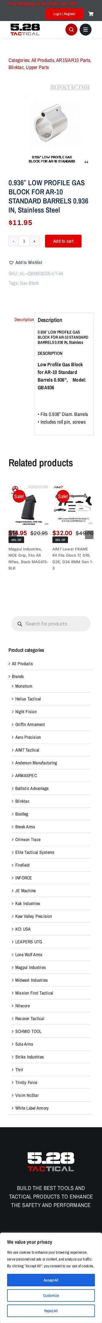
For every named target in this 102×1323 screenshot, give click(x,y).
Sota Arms (24, 1044)
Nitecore (22, 1005)
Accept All (51, 1280)
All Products (42, 60)
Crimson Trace (28, 839)
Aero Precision (28, 737)
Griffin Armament (30, 724)
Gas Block (29, 282)
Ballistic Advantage (32, 788)
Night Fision (26, 711)
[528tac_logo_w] (51, 1152)
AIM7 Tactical (27, 750)
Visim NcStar (27, 1095)
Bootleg (21, 814)
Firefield (22, 865)
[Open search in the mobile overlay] (51, 623)
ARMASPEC (26, 775)
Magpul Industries (30, 967)
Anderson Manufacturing (36, 763)
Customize (51, 1295)
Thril (19, 1069)
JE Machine (25, 890)
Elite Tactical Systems (34, 852)
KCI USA (23, 929)
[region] (51, 1278)
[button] (25, 262)
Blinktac (16, 67)
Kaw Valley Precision (33, 916)
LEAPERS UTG (28, 942)
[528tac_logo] (25, 24)
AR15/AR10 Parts (73, 60)
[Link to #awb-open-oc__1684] (86, 30)
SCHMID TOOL (28, 1031)
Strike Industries (29, 1057)
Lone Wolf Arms (28, 954)
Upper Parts (37, 67)
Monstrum (23, 686)
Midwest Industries (31, 980)
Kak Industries (27, 903)
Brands (18, 676)
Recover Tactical (29, 1018)
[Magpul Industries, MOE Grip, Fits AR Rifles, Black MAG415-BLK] (29, 504)
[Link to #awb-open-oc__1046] (71, 30)
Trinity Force (26, 1082)
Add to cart (63, 241)
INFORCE (23, 878)
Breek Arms (25, 826)
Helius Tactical (28, 699)
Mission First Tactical (34, 993)
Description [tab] (22, 319)
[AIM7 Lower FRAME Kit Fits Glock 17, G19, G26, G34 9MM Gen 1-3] (73, 504)
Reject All (51, 1310)
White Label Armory (32, 1108)
